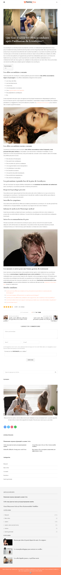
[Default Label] (15, 427)
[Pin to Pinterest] (38, 312)
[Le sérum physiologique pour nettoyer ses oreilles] (7, 551)
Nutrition (5, 475)
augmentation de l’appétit (16, 90)
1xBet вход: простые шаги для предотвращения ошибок (14, 445)
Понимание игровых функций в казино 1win (17, 441)
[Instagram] (12, 427)
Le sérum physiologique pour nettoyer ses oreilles (28, 549)
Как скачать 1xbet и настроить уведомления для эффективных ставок (43, 450)
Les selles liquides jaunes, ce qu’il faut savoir (26, 558)
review (31, 528)
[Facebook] (5, 427)
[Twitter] (8, 427)
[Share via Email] (39, 312)
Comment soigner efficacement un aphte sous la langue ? (22, 295)
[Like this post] (33, 312)
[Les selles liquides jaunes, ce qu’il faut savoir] (7, 560)
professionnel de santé (42, 102)
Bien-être (8, 34)
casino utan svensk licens (31, 525)
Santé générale (7, 479)
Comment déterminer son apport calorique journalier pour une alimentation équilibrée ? (31, 300)
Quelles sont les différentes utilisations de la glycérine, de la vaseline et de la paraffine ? (30, 297)
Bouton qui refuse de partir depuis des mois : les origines (30, 540)
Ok (30, 572)
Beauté (5, 464)
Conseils (5, 471)
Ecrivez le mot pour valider (16, 351)
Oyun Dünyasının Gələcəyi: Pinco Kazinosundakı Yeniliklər (44, 445)
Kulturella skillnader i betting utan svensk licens (14, 449)
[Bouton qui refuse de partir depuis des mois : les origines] (7, 542)
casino (31, 521)
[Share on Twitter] (36, 312)
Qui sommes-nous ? (11, 302)
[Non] (59, 571)
